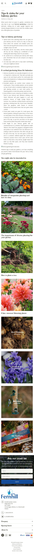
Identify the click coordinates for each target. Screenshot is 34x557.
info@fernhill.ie (10, 516)
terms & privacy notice (26, 466)
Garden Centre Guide (17, 550)
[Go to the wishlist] (29, 3)
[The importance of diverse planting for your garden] (17, 217)
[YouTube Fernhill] (9, 535)
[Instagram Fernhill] (6, 535)
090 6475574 (9, 512)
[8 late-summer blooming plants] (17, 295)
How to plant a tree (9, 275)
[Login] (26, 3)
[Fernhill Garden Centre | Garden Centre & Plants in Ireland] (17, 3)
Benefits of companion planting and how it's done (15, 196)
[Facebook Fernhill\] (2, 535)
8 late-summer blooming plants (13, 313)
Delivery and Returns (17, 544)
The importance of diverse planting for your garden (16, 236)
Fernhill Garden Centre (10, 502)
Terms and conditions (17, 545)
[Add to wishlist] (29, 3)
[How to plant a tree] (17, 257)
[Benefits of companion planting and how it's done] (17, 177)
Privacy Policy (17, 547)
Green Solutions (17, 549)
